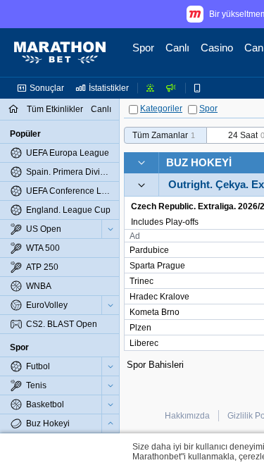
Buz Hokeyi (199, 162)
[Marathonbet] (60, 53)
